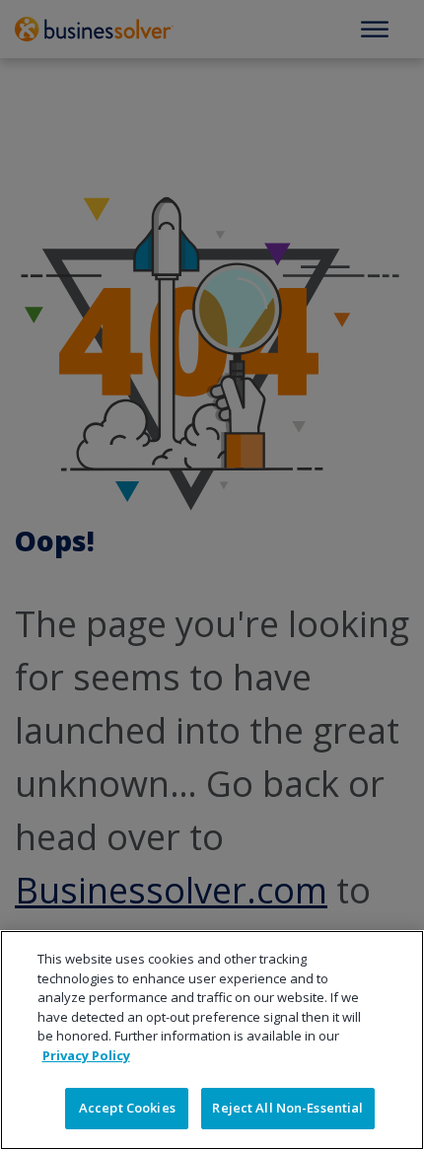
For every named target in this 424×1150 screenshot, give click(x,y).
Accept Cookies (127, 1107)
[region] (212, 1040)
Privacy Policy (86, 1055)
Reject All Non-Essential (287, 1107)
